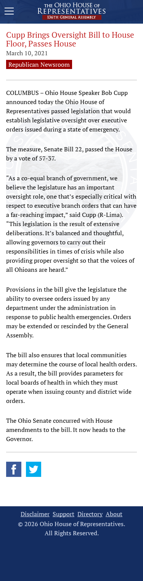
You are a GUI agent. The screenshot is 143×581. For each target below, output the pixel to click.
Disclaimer (35, 514)
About (114, 514)
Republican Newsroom (39, 64)
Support (63, 514)
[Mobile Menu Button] (9, 12)
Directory (90, 514)
